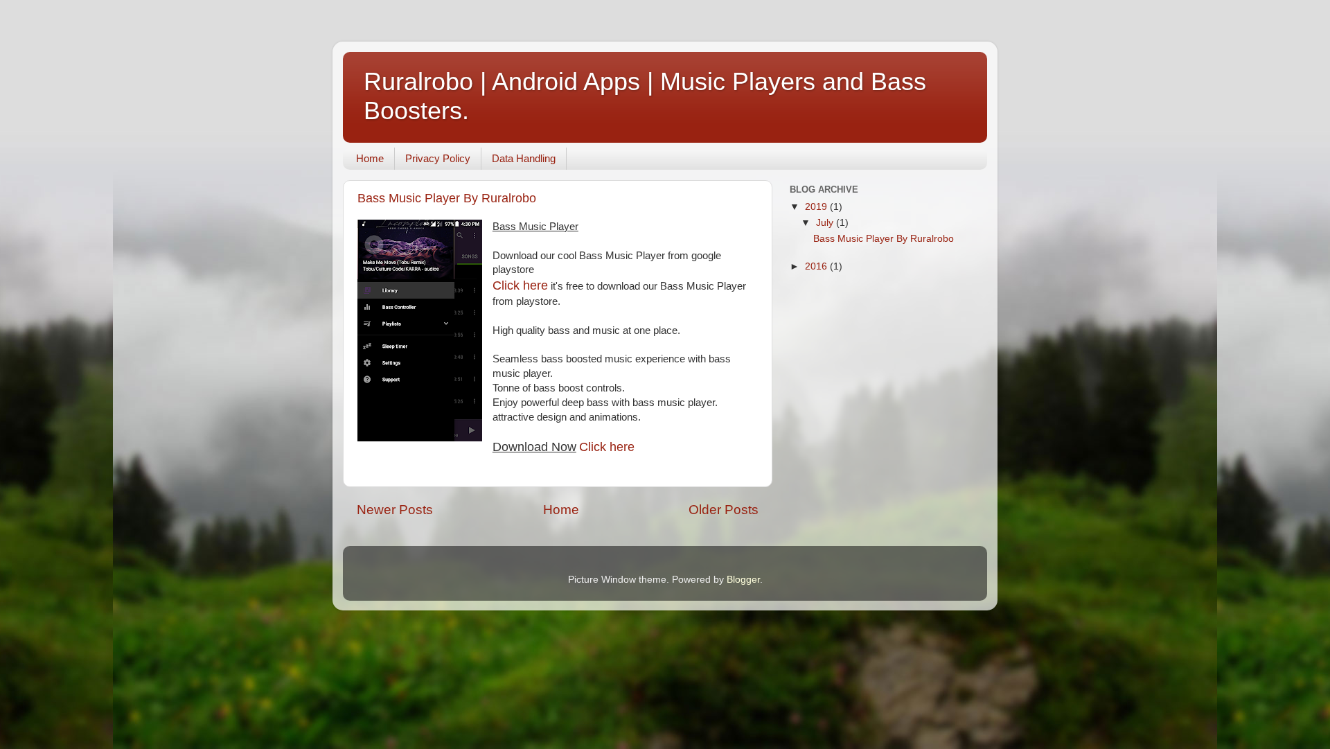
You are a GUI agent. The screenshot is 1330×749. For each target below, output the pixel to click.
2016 (817, 266)
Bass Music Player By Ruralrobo (446, 198)
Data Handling (524, 158)
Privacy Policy (437, 158)
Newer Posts (395, 509)
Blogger (743, 579)
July (826, 223)
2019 (817, 207)
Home (370, 158)
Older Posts (724, 509)
